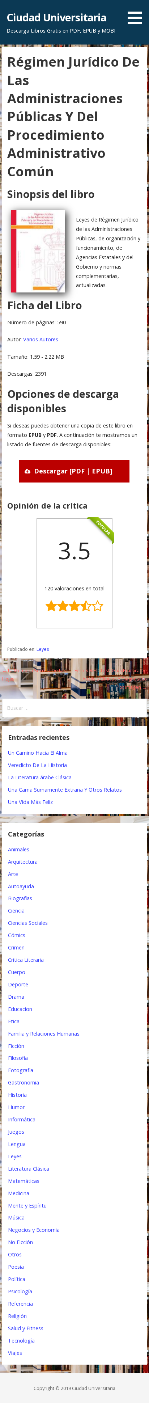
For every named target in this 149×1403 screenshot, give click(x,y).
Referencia (20, 1303)
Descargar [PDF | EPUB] (73, 471)
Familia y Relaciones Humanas (44, 1033)
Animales (18, 849)
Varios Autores (40, 339)
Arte (13, 874)
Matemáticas (23, 1180)
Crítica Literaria (26, 959)
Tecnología (21, 1340)
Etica (14, 1021)
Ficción (16, 1045)
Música (16, 1217)
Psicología (20, 1291)
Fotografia (20, 1070)
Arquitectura (23, 861)
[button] (137, 13)
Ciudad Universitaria (57, 17)
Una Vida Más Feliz (30, 802)
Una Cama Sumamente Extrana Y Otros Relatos (65, 789)
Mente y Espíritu (27, 1205)
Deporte (18, 984)
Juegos (16, 1131)
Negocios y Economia (34, 1229)
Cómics (16, 935)
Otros (15, 1254)
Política (16, 1279)
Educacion (20, 1009)
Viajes (15, 1352)
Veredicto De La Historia (37, 765)
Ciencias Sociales (28, 922)
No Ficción (20, 1242)
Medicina (18, 1193)
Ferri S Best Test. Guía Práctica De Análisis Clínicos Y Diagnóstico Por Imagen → (110, 679)
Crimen (16, 947)
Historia (17, 1094)
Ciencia (16, 910)
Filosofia (18, 1057)
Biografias (20, 898)
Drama (16, 996)
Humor (16, 1107)
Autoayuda (21, 886)
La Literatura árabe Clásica (40, 777)
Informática (21, 1119)
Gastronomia (23, 1082)
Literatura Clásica (28, 1168)
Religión (17, 1316)
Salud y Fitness (25, 1328)
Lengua (17, 1144)
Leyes (43, 649)
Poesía (16, 1266)
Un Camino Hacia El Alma (38, 752)
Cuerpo (16, 972)
